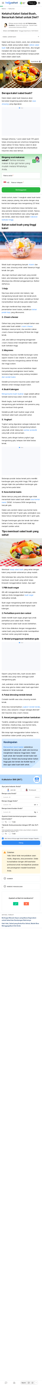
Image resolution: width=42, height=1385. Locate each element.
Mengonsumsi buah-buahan (13, 394)
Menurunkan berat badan (13, 747)
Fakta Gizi (11, 8)
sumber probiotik (30, 430)
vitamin (31, 264)
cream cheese (26, 326)
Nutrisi (4, 8)
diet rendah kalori (9, 377)
